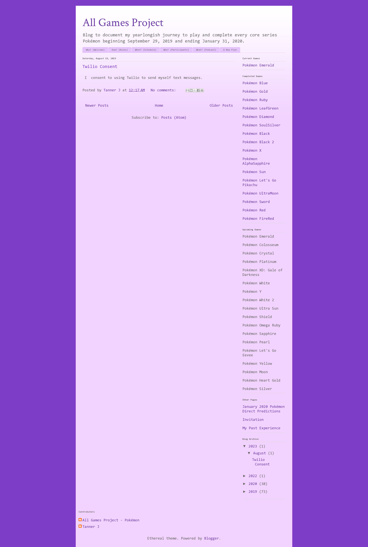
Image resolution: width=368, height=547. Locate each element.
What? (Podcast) (206, 50)
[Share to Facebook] (198, 90)
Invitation (253, 420)
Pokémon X (251, 151)
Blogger (211, 538)
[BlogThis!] (191, 90)
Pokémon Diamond (258, 117)
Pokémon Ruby (255, 100)
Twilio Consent (99, 67)
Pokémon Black (256, 134)
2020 (254, 484)
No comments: (164, 90)
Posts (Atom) (173, 118)
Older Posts (221, 106)
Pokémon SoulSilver (261, 125)
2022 (254, 476)
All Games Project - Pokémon (110, 520)
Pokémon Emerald (258, 65)
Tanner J (90, 527)
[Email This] (187, 90)
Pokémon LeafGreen (260, 108)
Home (159, 106)
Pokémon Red (254, 210)
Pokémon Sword (256, 202)
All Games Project (122, 22)
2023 (254, 446)
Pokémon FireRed (258, 219)
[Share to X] (195, 90)
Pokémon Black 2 (258, 142)
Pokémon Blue (255, 83)
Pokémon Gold (255, 92)
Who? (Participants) (176, 50)
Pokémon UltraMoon (260, 193)
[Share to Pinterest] (202, 90)
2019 (254, 492)
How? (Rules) (120, 50)
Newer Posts (96, 106)
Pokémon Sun (254, 172)
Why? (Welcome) (95, 50)
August (260, 453)
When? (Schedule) (145, 50)
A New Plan (230, 50)
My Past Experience (261, 428)
